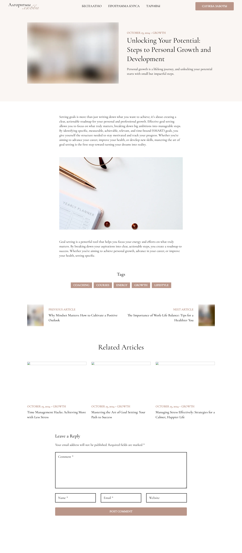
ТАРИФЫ (153, 6)
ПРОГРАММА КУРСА (124, 6)
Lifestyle (161, 285)
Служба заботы (214, 6)
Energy (121, 285)
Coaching (81, 285)
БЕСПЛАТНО (92, 6)
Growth (159, 33)
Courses (102, 285)
